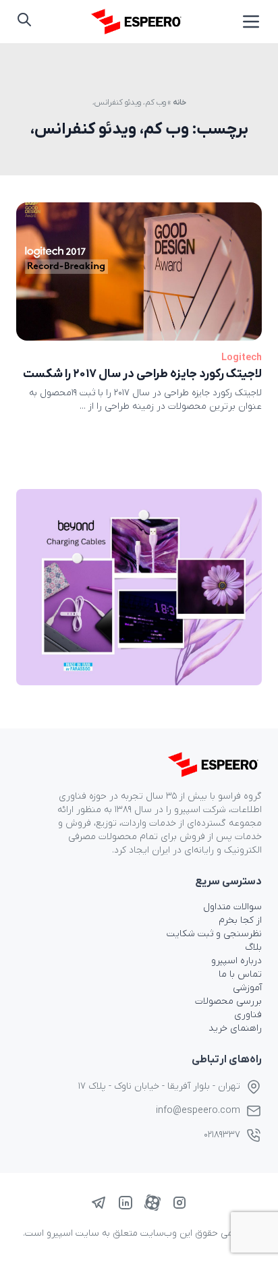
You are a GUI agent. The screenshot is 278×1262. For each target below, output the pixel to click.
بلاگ (253, 947)
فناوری (248, 1014)
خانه (179, 102)
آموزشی (247, 987)
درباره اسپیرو (236, 960)
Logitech (241, 357)
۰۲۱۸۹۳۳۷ (222, 1134)
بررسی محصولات (228, 1001)
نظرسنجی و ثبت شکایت (214, 933)
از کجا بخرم (240, 920)
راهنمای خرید (235, 1028)
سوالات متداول (232, 906)
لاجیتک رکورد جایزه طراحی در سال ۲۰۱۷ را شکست (142, 374)
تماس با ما (240, 974)
